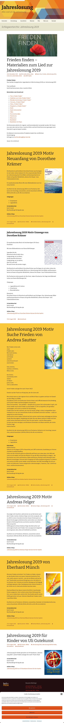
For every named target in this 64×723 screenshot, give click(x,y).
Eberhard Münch (36, 623)
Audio (25, 74)
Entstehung (14, 21)
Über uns (45, 21)
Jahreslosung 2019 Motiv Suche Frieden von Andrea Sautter (30, 334)
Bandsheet (13, 120)
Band (37, 74)
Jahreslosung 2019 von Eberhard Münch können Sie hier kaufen (24, 618)
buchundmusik (22, 319)
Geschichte (23, 21)
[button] (61, 694)
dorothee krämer (36, 221)
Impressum (39, 721)
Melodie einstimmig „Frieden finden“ (20, 100)
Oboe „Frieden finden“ (16, 104)
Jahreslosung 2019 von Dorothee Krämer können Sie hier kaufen (25, 216)
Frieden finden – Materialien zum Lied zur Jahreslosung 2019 (30, 65)
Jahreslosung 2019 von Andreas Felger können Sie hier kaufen (24, 549)
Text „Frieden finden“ (16, 96)
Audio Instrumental (15, 110)
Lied (8, 75)
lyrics (11, 75)
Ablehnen (32, 712)
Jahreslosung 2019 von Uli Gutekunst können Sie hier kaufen (24, 668)
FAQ (39, 21)
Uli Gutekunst (10, 646)
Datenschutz (33, 721)
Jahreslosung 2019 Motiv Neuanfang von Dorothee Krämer (31, 158)
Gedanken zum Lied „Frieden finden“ (20, 98)
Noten (28, 74)
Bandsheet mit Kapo (16, 122)
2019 (22, 74)
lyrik (14, 75)
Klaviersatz (13, 116)
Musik (16, 75)
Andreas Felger (36, 506)
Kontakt (54, 21)
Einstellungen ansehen (32, 717)
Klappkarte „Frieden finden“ (18, 106)
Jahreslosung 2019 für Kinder (49, 644)
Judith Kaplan (28, 75)
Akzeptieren (32, 708)
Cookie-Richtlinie (26, 721)
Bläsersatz (13, 118)
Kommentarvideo (15, 114)
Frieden (44, 74)
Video (32, 74)
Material (32, 21)
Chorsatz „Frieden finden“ (17, 102)
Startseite (4, 21)
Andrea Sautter (36, 485)
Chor (41, 74)
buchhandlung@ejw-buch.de (22, 137)
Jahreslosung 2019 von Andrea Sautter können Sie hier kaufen (24, 479)
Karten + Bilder (25, 221)
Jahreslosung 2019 (51, 74)
